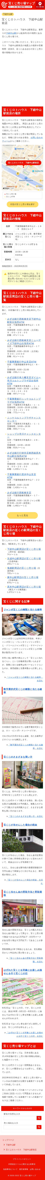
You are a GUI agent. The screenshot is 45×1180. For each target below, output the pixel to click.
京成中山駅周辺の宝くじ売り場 (24, 558)
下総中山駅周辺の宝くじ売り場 (24, 549)
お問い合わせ (35, 1169)
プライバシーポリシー (22, 1159)
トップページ (8, 1140)
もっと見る (22, 515)
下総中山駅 (8, 14)
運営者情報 (23, 1169)
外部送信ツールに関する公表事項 (21, 1164)
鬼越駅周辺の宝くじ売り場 (21, 568)
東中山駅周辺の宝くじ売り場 (22, 577)
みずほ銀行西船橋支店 (19, 492)
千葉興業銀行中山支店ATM (21, 361)
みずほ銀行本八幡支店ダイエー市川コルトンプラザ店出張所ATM (24, 380)
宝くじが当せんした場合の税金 (20, 825)
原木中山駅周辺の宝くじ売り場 (24, 587)
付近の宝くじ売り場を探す (22, 204)
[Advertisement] (22, 79)
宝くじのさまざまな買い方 (18, 757)
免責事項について (10, 1169)
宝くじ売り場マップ (21, 3)
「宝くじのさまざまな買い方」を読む (25, 816)
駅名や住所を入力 (12, 1114)
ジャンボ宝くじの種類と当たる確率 (23, 609)
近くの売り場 (40, 7)
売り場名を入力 (11, 1123)
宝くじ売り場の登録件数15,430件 (20, 7)
